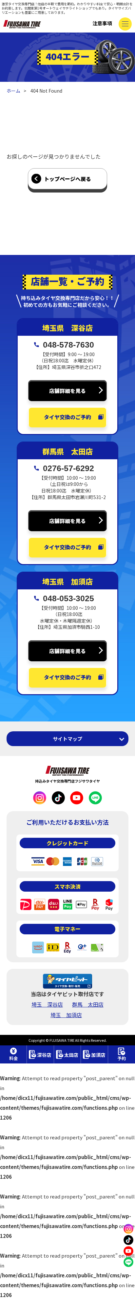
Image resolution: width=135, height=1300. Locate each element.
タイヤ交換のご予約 (67, 417)
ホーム (13, 90)
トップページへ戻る (67, 179)
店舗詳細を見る (67, 391)
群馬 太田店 (88, 1004)
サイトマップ (67, 738)
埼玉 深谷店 (47, 1004)
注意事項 (102, 23)
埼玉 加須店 (66, 1015)
